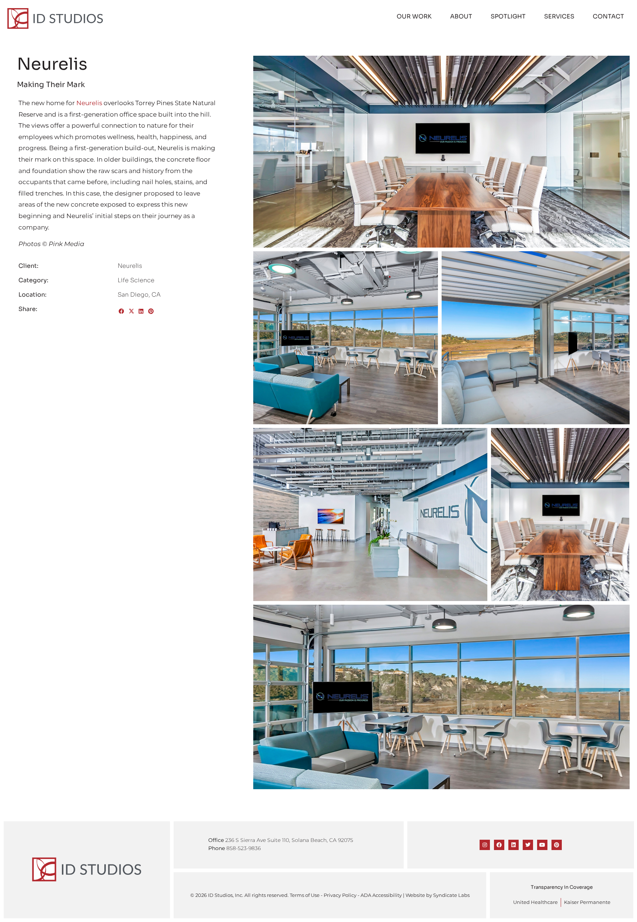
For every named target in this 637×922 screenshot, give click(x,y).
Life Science (136, 280)
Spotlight (508, 16)
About (461, 16)
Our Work (414, 16)
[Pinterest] (556, 845)
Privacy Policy (340, 895)
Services (559, 16)
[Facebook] (499, 845)
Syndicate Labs (451, 895)
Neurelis (89, 103)
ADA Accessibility (381, 895)
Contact (608, 16)
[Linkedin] (513, 845)
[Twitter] (528, 845)
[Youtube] (542, 845)
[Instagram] (485, 845)
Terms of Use (305, 895)
